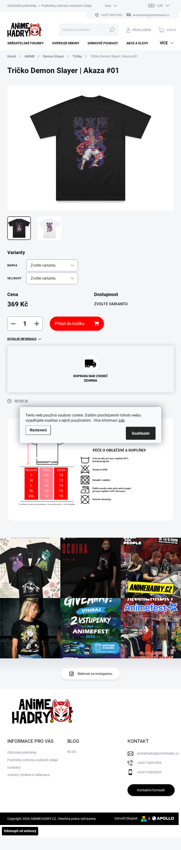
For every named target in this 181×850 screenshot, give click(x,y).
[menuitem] (27, 43)
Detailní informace (22, 339)
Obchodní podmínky (22, 6)
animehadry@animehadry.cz (158, 753)
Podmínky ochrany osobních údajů (66, 6)
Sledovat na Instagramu (94, 674)
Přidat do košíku (69, 323)
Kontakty (14, 767)
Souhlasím (141, 433)
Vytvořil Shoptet (126, 818)
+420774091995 (149, 763)
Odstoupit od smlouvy (20, 831)
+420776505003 (149, 772)
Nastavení (38, 430)
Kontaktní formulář (151, 790)
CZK (160, 6)
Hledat (112, 30)
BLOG (71, 752)
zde (121, 420)
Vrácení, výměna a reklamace (28, 775)
